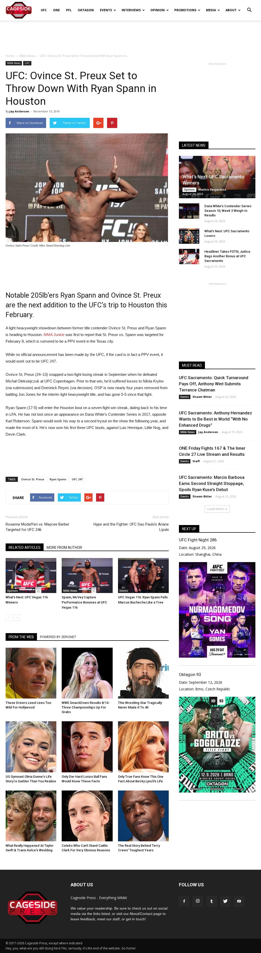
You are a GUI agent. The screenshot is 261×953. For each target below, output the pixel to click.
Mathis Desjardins (212, 189)
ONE (56, 10)
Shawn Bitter (202, 397)
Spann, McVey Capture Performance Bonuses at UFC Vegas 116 (84, 602)
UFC (44, 10)
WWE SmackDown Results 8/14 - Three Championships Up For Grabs (86, 707)
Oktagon (86, 10)
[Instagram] (198, 901)
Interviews (131, 10)
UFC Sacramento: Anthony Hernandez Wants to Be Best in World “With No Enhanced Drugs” (215, 419)
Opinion (157, 10)
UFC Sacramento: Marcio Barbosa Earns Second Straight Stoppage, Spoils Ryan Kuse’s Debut (211, 483)
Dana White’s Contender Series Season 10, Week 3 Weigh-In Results (227, 210)
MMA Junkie (54, 334)
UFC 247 (77, 479)
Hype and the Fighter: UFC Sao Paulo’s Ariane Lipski (131, 527)
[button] (249, 6)
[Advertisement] (130, 34)
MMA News (13, 63)
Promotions (185, 10)
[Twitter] (225, 901)
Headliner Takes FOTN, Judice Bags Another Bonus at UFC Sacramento (227, 256)
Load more (215, 509)
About (231, 10)
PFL (69, 10)
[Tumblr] (211, 901)
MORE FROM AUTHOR (64, 547)
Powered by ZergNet (58, 637)
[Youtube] (239, 901)
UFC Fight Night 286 (198, 539)
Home (10, 56)
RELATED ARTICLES (25, 547)
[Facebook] (184, 901)
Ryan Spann (58, 479)
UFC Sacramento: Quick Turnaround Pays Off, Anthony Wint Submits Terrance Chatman (213, 383)
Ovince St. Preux (32, 479)
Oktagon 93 (190, 674)
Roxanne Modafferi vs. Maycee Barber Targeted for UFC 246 (37, 527)
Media (211, 10)
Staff (196, 461)
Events (106, 10)
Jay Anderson (19, 111)
